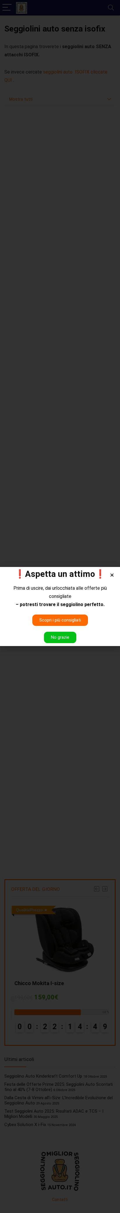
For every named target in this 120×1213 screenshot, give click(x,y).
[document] (60, 606)
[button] (112, 575)
